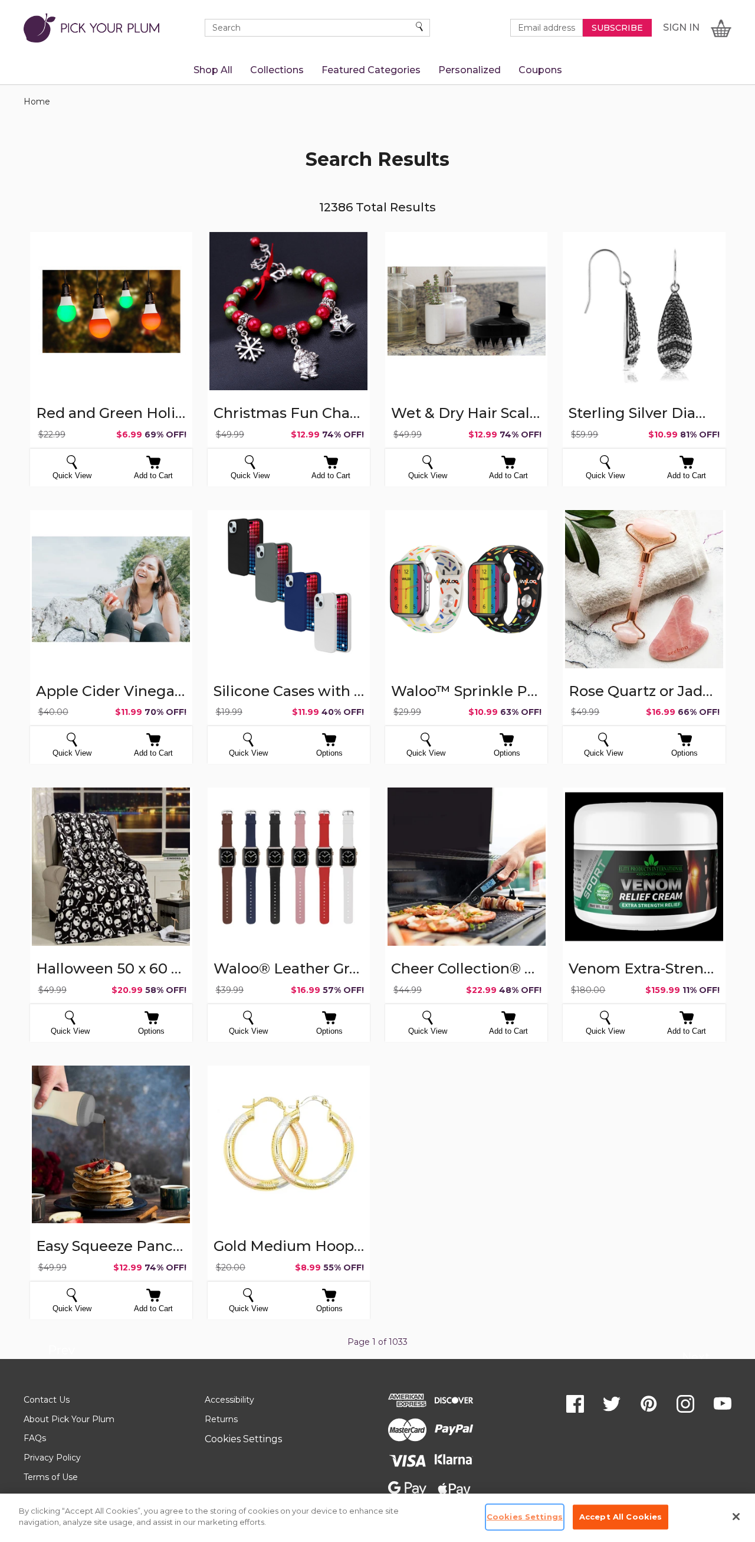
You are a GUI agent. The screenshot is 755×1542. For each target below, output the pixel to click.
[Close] (736, 1517)
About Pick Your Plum (69, 1419)
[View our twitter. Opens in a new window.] (612, 1404)
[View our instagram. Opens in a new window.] (685, 1404)
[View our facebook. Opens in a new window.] (575, 1404)
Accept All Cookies (620, 1516)
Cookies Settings (243, 1439)
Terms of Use (51, 1477)
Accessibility (229, 1399)
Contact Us (47, 1399)
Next (695, 1359)
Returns (221, 1419)
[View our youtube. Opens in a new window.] (722, 1404)
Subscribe (617, 27)
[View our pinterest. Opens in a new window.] (649, 1404)
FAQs (35, 1438)
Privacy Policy (52, 1457)
